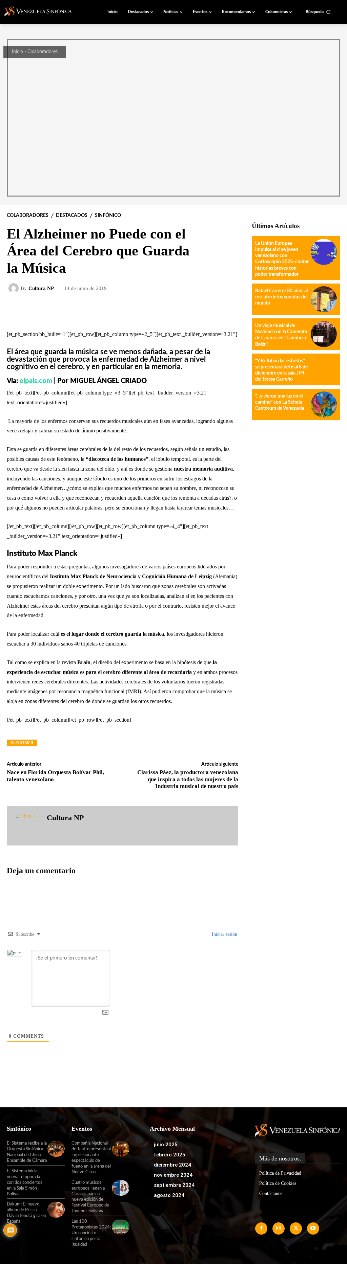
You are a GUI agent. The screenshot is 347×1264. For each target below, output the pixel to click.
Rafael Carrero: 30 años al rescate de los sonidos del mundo (281, 297)
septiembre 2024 (174, 1185)
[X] (296, 1228)
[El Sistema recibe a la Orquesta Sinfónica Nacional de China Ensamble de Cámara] (56, 1148)
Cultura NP (41, 288)
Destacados (71, 215)
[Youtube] (313, 1228)
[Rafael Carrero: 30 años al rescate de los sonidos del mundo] (324, 299)
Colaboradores (42, 51)
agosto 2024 (169, 1195)
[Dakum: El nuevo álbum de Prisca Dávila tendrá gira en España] (56, 1209)
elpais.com (36, 381)
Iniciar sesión (223, 934)
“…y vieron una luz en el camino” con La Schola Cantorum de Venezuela (279, 402)
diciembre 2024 (172, 1165)
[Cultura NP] (14, 288)
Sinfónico (108, 215)
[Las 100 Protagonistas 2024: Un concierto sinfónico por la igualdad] (120, 1227)
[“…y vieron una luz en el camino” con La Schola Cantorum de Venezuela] (324, 404)
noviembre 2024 (173, 1175)
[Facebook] (261, 1228)
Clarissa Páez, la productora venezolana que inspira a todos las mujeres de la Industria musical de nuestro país (187, 779)
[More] (186, 310)
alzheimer (22, 743)
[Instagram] (278, 1228)
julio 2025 (166, 1145)
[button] (318, 12)
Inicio (17, 51)
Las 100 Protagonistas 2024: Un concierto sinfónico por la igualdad (91, 1233)
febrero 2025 (169, 1155)
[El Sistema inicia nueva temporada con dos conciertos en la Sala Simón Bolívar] (56, 1176)
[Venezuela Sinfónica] (42, 11)
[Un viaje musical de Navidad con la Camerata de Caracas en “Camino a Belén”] (324, 334)
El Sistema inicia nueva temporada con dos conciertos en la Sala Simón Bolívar (24, 1182)
